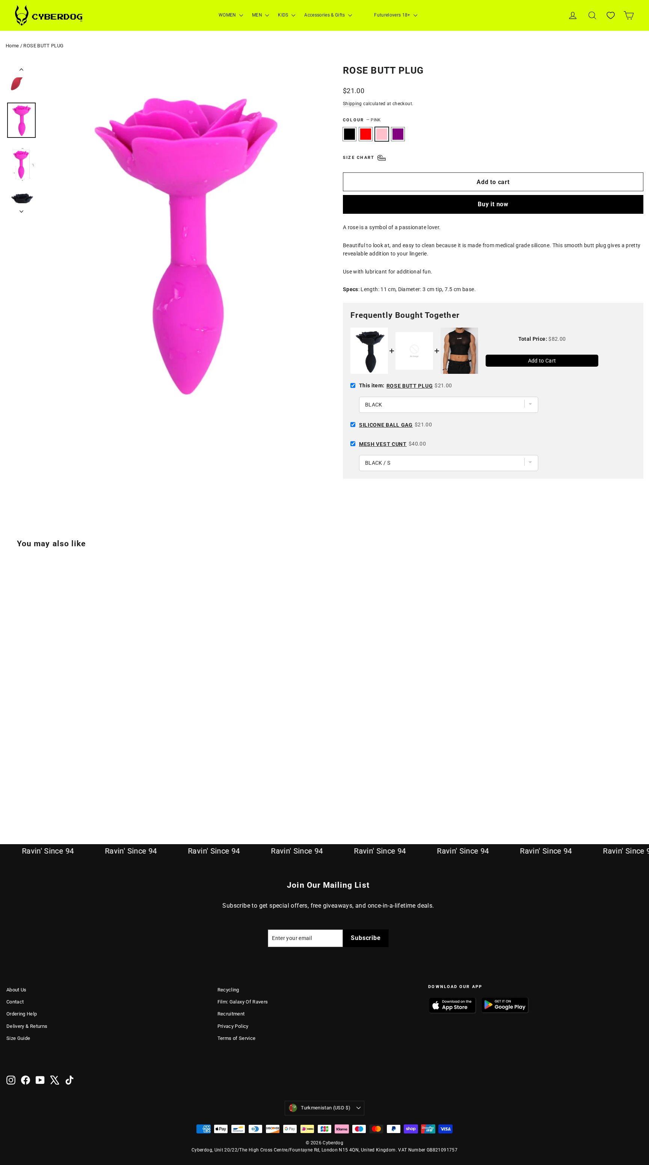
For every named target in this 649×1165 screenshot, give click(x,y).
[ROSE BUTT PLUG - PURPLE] (39, 792)
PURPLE (397, 134)
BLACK (349, 134)
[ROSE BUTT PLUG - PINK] (30, 792)
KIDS (284, 15)
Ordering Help (21, 1014)
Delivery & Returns (26, 1026)
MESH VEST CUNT (383, 444)
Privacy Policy (233, 1026)
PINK (381, 134)
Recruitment (231, 1014)
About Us (16, 990)
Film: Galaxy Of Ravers (242, 1002)
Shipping (352, 103)
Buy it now (493, 204)
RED (365, 134)
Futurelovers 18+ (393, 15)
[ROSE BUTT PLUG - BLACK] (11, 792)
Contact (15, 1002)
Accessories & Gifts (325, 15)
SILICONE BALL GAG (386, 425)
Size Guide (18, 1038)
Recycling (228, 990)
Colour (361, 120)
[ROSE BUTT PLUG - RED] (20, 792)
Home (12, 45)
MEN (257, 15)
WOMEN (228, 15)
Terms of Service (236, 1038)
